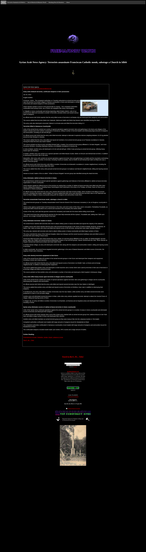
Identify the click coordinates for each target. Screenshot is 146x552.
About (68, 2)
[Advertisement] (73, 17)
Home (3, 2)
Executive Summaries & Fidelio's (16, 2)
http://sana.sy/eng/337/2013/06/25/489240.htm (37, 88)
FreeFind (75, 366)
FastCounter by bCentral (73, 396)
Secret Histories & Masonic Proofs (37, 2)
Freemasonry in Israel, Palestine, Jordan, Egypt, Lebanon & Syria (43, 337)
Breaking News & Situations (56, 2)
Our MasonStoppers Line (73, 371)
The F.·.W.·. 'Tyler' (28, 340)
